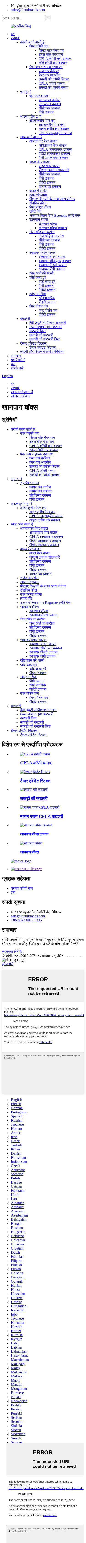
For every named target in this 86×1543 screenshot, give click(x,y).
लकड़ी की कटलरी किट (44, 339)
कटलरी (25, 319)
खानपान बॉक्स (38, 219)
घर (13, 34)
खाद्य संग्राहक (38, 195)
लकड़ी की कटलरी (41, 335)
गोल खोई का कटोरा (42, 232)
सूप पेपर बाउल (38, 96)
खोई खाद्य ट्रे (37, 277)
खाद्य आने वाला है (31, 137)
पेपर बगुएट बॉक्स (40, 207)
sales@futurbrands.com (28, 10)
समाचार (16, 356)
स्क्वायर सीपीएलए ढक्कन (55, 261)
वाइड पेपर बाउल (39, 162)
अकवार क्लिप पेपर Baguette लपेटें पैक (54, 215)
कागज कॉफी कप (22, 888)
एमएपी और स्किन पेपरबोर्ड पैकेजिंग (42, 352)
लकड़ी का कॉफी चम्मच (53, 87)
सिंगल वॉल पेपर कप (51, 50)
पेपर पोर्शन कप (38, 306)
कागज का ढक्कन (50, 104)
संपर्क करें (17, 368)
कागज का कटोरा (49, 100)
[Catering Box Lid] (36, 825)
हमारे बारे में (18, 360)
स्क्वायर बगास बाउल (42, 252)
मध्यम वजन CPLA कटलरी (41, 816)
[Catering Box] (31, 843)
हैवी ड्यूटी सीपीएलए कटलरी (47, 323)
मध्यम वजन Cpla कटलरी (45, 327)
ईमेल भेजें (7, 964)
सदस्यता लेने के (12, 952)
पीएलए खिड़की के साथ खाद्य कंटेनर (52, 199)
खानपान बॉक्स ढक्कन (53, 228)
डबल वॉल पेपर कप (51, 54)
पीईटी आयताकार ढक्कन (54, 153)
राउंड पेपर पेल (38, 191)
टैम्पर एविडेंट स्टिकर (33, 343)
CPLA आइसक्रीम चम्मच (55, 133)
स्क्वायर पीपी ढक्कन (52, 269)
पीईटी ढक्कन (47, 182)
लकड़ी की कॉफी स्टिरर (54, 79)
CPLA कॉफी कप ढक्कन (55, 59)
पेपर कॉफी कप (38, 46)
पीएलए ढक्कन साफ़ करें (54, 170)
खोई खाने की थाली (41, 273)
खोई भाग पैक (37, 294)
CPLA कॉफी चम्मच (52, 83)
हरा (13, 364)
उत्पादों (15, 38)
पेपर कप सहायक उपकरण (46, 67)
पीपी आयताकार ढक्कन (53, 158)
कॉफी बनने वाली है (32, 42)
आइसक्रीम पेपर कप (42, 120)
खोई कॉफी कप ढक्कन (53, 63)
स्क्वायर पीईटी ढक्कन (53, 265)
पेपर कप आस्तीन (49, 75)
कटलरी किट (37, 331)
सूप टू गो (25, 92)
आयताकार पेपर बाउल (43, 141)
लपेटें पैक (35, 211)
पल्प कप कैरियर (49, 71)
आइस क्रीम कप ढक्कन (54, 129)
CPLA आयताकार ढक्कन (55, 149)
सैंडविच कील (37, 203)
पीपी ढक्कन (46, 112)
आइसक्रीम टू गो (30, 116)
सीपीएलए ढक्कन (49, 108)
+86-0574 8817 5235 (26, 920)
